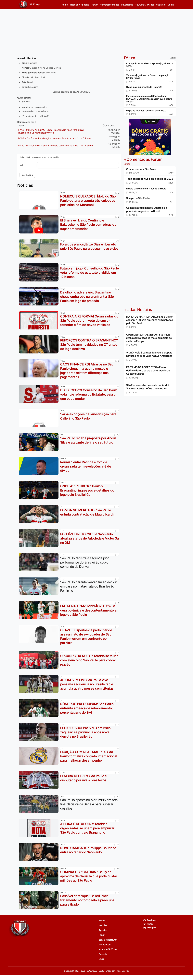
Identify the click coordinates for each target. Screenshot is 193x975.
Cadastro (161, 4)
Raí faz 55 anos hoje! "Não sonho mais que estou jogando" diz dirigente (55, 145)
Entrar (173, 58)
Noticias (74, 4)
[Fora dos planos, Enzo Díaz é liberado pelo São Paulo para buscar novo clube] (39, 248)
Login (171, 4)
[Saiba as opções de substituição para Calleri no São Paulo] (39, 418)
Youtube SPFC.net (144, 4)
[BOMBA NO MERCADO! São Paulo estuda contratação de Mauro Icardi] (39, 514)
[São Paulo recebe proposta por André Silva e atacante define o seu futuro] (39, 442)
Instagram (151, 927)
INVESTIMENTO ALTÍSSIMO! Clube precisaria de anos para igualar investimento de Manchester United (51, 131)
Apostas (85, 4)
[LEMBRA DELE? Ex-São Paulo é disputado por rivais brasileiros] (39, 780)
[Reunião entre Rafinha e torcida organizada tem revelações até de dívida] (39, 466)
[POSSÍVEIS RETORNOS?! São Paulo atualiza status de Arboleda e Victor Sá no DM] (39, 538)
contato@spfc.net (109, 4)
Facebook (151, 920)
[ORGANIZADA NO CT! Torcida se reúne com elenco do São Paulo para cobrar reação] (39, 660)
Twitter (150, 924)
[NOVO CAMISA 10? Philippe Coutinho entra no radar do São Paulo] (39, 852)
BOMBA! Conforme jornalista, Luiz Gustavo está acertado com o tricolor (55, 138)
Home (65, 4)
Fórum (95, 4)
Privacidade (127, 4)
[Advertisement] (96, 31)
